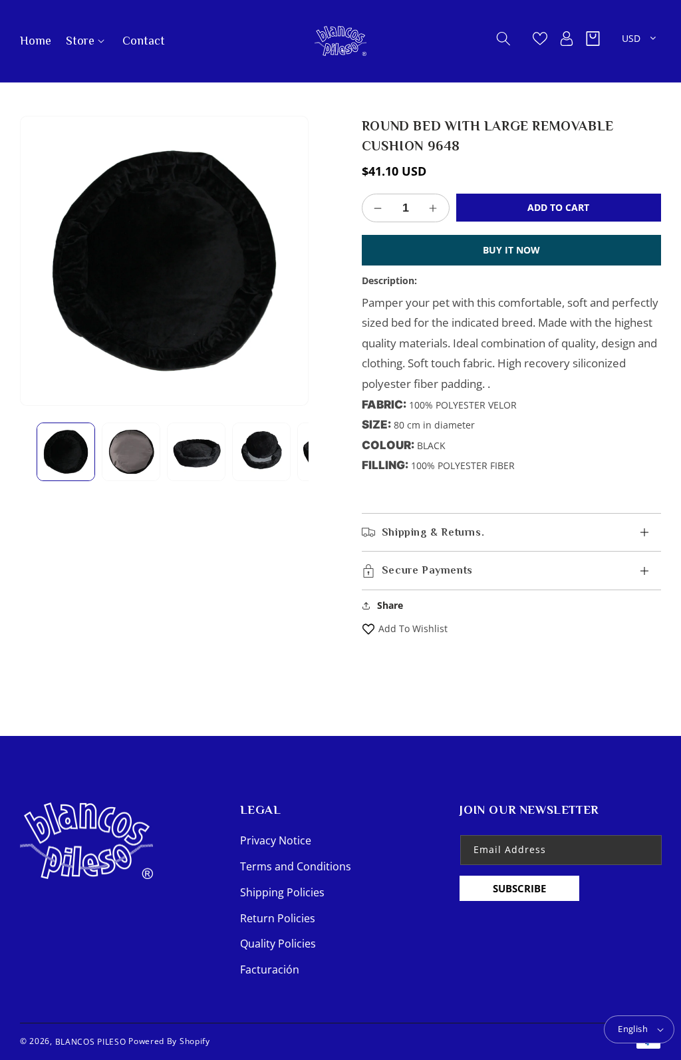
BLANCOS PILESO (90, 1041)
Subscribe (519, 888)
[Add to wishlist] (368, 628)
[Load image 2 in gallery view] (131, 452)
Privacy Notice (275, 840)
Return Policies (277, 918)
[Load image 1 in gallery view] (66, 452)
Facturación (269, 969)
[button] (86, 41)
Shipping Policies (282, 892)
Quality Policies (278, 943)
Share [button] (390, 605)
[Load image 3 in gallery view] (196, 452)
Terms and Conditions (295, 866)
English (633, 1029)
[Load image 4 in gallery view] (261, 452)
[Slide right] (288, 452)
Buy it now (511, 250)
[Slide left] (40, 452)
